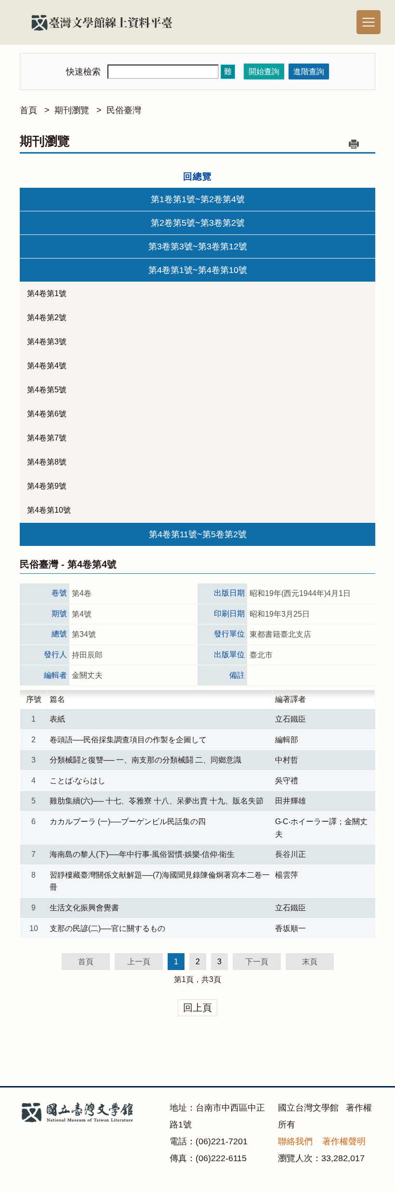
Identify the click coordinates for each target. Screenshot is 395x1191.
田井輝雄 (290, 801)
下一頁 (256, 962)
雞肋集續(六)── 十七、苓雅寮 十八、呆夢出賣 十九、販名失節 (156, 801)
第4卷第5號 (46, 390)
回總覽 (197, 176)
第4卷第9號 (46, 486)
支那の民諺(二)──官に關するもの (107, 928)
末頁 (309, 962)
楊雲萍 (286, 875)
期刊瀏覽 (71, 110)
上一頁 (138, 962)
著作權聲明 (344, 1141)
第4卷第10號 (49, 510)
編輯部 (286, 740)
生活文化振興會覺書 (84, 908)
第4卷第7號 (46, 438)
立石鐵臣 (290, 719)
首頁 (28, 110)
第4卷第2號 (46, 317)
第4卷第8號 (46, 462)
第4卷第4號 (46, 366)
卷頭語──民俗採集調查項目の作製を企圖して (128, 740)
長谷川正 (290, 854)
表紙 (57, 719)
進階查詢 (308, 71)
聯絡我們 (295, 1141)
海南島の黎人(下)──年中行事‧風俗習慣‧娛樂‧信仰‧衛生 (142, 854)
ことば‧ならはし (77, 781)
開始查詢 (264, 71)
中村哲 (286, 760)
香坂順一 (290, 928)
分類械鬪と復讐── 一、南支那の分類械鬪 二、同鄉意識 (145, 760)
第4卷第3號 (46, 341)
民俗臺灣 (123, 110)
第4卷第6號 (46, 414)
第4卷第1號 (46, 293)
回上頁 (197, 1007)
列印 (353, 144)
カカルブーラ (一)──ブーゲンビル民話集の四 (128, 821)
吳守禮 (286, 781)
